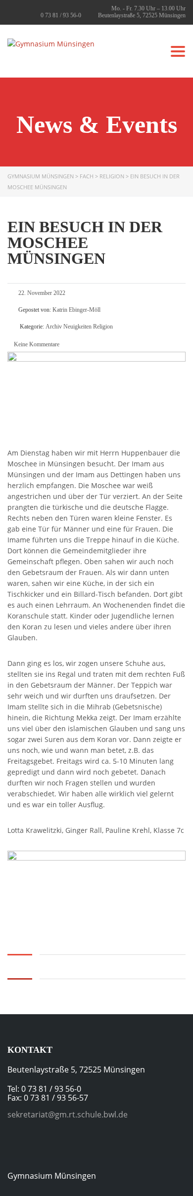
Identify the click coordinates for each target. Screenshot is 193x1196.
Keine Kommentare (35, 344)
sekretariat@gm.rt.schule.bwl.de (67, 1114)
